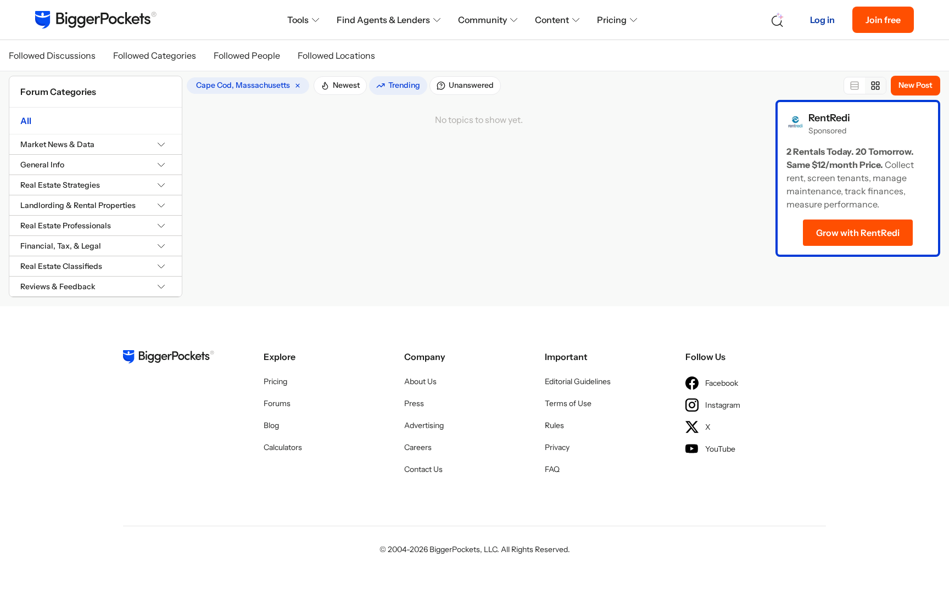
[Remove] (297, 85)
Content (552, 19)
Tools (298, 19)
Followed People (247, 55)
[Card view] (875, 85)
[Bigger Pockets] (96, 20)
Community (482, 19)
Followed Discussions (52, 55)
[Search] (777, 20)
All (25, 120)
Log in (822, 19)
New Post (915, 85)
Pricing (612, 19)
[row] (248, 85)
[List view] (854, 85)
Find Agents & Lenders (383, 19)
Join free (883, 19)
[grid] (248, 85)
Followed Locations (336, 55)
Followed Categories (154, 55)
